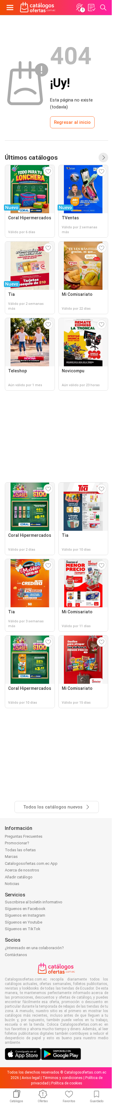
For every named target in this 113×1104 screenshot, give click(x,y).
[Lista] (91, 7)
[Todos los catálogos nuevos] (103, 157)
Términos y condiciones (62, 1078)
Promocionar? (17, 843)
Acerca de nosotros (22, 870)
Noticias (12, 883)
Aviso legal (31, 1078)
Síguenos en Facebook (25, 908)
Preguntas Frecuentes (23, 836)
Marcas (11, 856)
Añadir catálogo (19, 877)
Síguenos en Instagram (25, 915)
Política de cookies (66, 1083)
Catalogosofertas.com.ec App (31, 863)
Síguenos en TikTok (22, 929)
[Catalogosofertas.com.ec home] (38, 7)
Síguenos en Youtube (23, 922)
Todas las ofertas (20, 850)
